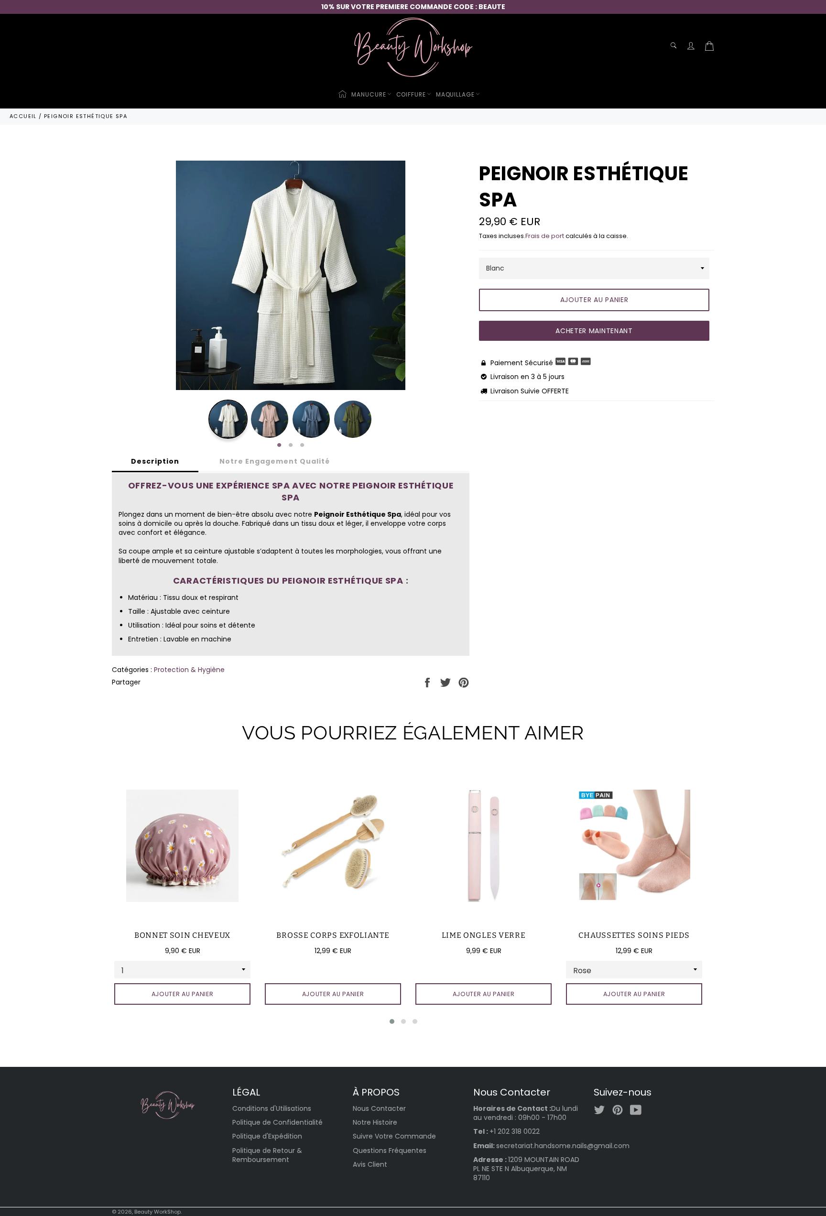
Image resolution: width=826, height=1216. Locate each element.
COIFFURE (411, 94)
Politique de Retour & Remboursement (267, 1155)
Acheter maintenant (594, 331)
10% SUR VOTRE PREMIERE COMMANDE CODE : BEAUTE (413, 6)
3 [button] (302, 445)
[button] (392, 1021)
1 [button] (279, 445)
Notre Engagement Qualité (274, 461)
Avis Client (370, 1164)
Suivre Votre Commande (394, 1136)
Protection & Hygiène (189, 669)
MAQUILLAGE (455, 94)
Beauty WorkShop (157, 1212)
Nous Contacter (379, 1108)
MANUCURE (368, 94)
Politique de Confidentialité (277, 1122)
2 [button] (290, 445)
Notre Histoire (375, 1122)
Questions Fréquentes (389, 1150)
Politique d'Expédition (267, 1136)
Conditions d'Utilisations (271, 1108)
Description (155, 461)
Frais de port (544, 235)
